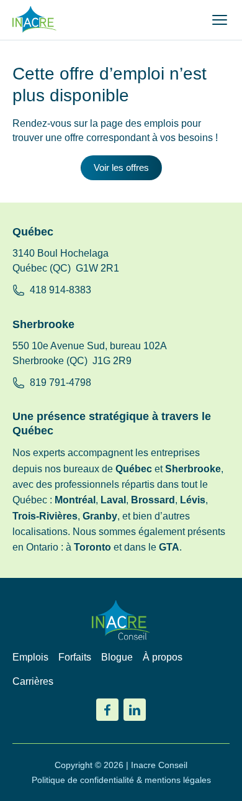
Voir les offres (121, 168)
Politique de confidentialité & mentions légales (121, 780)
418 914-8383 (60, 290)
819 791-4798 (60, 382)
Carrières (32, 681)
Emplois (30, 657)
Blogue (117, 657)
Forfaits (74, 657)
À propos (162, 657)
